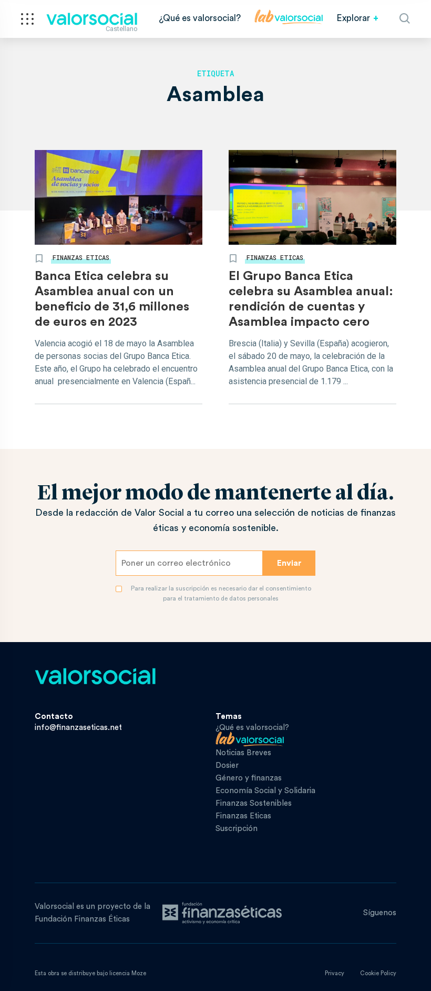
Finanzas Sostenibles (254, 803)
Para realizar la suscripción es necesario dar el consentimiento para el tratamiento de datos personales (221, 593)
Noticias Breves (243, 753)
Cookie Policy (378, 973)
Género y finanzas (249, 778)
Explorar (353, 18)
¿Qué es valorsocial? (200, 18)
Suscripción (237, 829)
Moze (138, 973)
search (404, 18)
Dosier (227, 765)
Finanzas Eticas (81, 257)
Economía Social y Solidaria (265, 791)
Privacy (334, 973)
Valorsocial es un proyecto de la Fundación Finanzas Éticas (92, 913)
